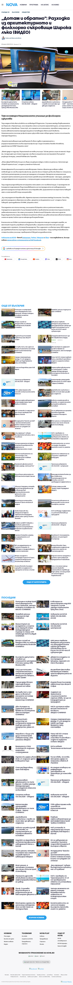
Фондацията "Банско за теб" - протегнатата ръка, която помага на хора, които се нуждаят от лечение (25, 424)
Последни (7, 936)
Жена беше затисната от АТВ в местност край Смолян (25, 475)
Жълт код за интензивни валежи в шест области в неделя (24, 502)
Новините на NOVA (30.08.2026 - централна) (59, 626)
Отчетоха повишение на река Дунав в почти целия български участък (60, 502)
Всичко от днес (9, 939)
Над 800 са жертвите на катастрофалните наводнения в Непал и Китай (25, 843)
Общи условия (64, 974)
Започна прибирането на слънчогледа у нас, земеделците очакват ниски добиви (23, 456)
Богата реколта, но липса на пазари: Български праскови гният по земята (60, 445)
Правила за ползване (32, 976)
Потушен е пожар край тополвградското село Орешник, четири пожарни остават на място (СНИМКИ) (24, 313)
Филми (42, 944)
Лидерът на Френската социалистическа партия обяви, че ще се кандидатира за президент (61, 697)
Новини (23, 5)
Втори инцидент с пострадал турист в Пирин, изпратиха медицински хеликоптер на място (25, 558)
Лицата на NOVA (27, 939)
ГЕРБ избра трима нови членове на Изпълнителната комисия (25, 391)
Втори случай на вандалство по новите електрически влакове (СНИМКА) (23, 324)
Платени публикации (56, 976)
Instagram (26, 237)
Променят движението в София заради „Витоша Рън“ (24, 465)
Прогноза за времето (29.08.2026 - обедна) (59, 524)
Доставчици (50, 974)
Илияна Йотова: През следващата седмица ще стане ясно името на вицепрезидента (60, 548)
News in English (62, 946)
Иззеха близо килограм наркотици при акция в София (23, 337)
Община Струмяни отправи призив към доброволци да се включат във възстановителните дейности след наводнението (25, 491)
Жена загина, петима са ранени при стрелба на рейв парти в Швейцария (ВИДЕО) (25, 854)
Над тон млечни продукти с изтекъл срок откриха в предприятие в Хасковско (61, 557)
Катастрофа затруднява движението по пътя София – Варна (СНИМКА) (61, 381)
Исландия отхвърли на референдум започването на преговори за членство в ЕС (61, 771)
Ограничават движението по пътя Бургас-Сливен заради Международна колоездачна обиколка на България (60, 371)
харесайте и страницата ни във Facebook (24, 240)
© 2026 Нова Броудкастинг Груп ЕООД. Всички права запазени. (16, 981)
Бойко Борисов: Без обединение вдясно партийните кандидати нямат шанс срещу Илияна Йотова (24, 514)
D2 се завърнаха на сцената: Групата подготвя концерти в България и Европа (61, 413)
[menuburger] (2, 4)
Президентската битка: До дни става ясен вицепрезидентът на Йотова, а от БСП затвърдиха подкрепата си (61, 478)
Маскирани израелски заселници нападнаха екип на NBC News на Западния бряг (25, 906)
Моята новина (8, 941)
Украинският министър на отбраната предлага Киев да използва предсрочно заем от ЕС (25, 724)
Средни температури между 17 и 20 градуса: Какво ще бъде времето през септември (23, 360)
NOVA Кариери (62, 943)
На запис (45, 5)
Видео (6, 944)
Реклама (7, 974)
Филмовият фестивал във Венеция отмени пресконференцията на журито (61, 672)
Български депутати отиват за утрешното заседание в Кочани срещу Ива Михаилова (25, 661)
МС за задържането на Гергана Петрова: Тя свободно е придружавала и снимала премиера (25, 548)
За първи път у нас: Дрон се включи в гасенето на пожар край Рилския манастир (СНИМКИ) (25, 349)
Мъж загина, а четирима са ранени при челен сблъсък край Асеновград (61, 422)
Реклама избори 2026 (15, 974)
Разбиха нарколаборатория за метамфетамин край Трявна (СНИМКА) (25, 402)
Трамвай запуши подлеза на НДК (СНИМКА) (61, 310)
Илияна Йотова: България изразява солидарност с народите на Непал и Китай (24, 568)
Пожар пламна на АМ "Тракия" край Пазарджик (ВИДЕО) (60, 488)
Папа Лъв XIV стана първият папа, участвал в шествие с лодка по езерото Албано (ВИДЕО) (61, 360)
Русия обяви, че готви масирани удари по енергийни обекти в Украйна (60, 760)
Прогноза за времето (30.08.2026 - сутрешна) (59, 465)
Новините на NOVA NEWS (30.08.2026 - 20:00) (59, 616)
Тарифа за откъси (41, 974)
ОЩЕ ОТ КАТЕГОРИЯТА (36, 582)
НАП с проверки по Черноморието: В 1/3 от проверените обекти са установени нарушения (60, 435)
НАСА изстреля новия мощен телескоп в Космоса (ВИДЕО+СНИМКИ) (60, 709)
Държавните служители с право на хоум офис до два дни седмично (60, 391)
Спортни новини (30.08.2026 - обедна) (24, 796)
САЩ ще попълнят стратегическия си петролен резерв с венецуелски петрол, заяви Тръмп (24, 673)
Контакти (56, 974)
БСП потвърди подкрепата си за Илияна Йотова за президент (61, 512)
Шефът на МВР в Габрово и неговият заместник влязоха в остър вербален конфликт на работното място (24, 526)
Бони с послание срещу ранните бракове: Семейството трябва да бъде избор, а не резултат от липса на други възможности (60, 570)
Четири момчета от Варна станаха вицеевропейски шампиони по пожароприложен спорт (24, 446)
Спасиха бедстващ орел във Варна (25, 368)
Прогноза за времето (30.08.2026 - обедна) (22, 380)
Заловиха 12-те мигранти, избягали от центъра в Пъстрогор (60, 537)
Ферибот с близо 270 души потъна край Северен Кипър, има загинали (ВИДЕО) (24, 737)
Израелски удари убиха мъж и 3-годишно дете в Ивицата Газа (25, 759)
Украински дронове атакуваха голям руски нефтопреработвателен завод (25, 879)
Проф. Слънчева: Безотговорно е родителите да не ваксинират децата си (25, 891)
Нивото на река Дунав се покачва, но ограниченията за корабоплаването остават (61, 403)
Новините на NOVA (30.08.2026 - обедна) (60, 796)
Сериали (42, 941)
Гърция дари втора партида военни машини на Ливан (24, 684)
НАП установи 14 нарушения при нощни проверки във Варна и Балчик (25, 412)
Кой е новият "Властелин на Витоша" (61, 747)
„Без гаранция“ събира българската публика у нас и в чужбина (25, 435)
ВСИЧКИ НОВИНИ (36, 917)
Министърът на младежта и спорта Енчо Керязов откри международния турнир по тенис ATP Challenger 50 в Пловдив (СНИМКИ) (25, 630)
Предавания (44, 939)
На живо (55, 5)
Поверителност (14, 976)
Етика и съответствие (44, 976)
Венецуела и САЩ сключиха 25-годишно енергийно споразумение (25, 749)
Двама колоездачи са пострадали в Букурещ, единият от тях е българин (60, 660)
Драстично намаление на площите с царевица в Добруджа (60, 455)
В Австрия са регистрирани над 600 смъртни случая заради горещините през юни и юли (61, 605)
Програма (33, 5)
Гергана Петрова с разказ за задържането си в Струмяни (24, 537)
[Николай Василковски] (3, 38)
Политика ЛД (23, 976)
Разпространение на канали (28, 974)
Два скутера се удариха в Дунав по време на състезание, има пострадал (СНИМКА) (61, 349)
